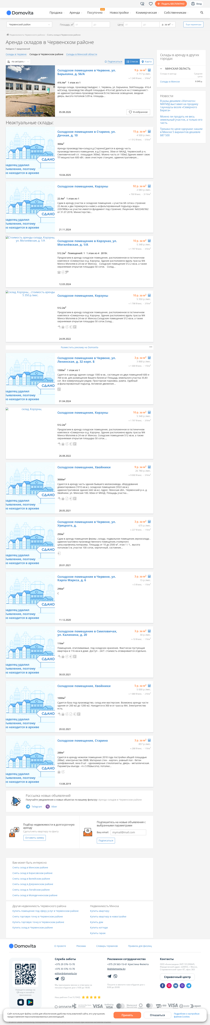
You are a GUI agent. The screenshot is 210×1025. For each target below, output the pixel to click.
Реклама (81, 945)
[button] (59, 272)
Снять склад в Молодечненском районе (34, 895)
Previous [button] (9, 91)
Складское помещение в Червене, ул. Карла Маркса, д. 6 (86, 578)
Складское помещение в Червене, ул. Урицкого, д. (86, 523)
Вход (199, 3)
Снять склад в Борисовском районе (32, 873)
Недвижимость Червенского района (27, 34)
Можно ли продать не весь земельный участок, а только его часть (181, 120)
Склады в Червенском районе (46, 54)
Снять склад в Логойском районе (31, 889)
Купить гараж (97, 933)
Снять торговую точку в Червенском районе (37, 916)
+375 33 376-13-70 (65, 969)
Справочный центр (177, 977)
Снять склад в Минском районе (30, 867)
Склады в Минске (170, 81)
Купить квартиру (99, 911)
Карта (148, 61)
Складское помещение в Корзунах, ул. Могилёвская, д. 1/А (87, 242)
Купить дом (96, 922)
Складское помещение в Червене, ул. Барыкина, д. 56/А (86, 72)
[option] (30, 91)
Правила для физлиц (140, 945)
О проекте (60, 945)
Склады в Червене (16, 54)
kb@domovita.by (116, 969)
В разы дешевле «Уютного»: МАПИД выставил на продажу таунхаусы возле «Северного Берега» (179, 105)
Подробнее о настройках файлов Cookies (187, 1015)
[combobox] (29, 24)
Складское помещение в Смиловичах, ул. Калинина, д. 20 (87, 633)
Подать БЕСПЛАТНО (172, 3)
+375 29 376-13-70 (65, 964)
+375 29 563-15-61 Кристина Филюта (128, 964)
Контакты (167, 959)
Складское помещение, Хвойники (84, 467)
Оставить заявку (34, 837)
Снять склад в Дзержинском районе (32, 884)
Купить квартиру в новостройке (108, 916)
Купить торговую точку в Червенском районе (38, 922)
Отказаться (157, 1015)
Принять (127, 1015)
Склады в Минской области (81, 54)
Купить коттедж (99, 927)
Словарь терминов (107, 945)
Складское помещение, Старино (82, 740)
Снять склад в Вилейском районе (31, 878)
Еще (193, 24)
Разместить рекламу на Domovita (79, 347)
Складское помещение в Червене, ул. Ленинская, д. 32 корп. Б (86, 359)
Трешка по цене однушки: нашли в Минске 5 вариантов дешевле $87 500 (181, 132)
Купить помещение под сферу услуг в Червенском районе (45, 911)
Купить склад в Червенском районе (32, 927)
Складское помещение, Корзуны (82, 186)
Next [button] (50, 91)
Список (134, 61)
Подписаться (106, 840)
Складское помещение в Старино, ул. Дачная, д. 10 (86, 133)
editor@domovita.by (66, 973)
